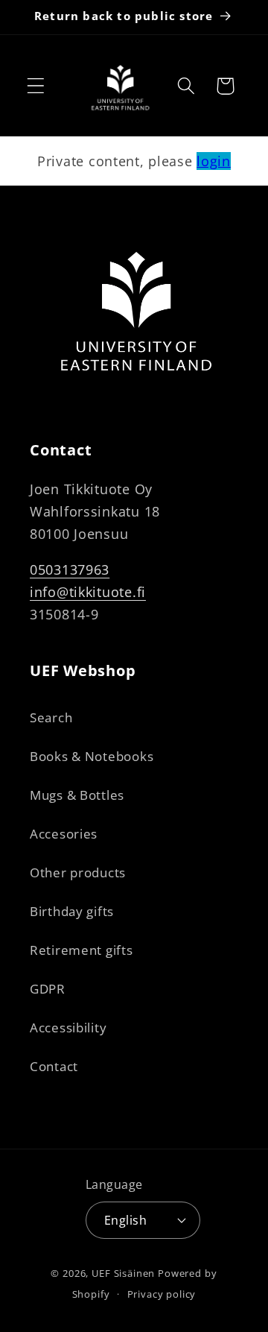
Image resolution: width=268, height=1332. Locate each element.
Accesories (64, 833)
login (214, 161)
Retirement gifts (81, 950)
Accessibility (68, 1027)
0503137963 (69, 569)
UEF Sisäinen (123, 1273)
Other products (78, 872)
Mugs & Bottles (77, 795)
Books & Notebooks (91, 756)
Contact (54, 1066)
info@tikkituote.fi (88, 592)
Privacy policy (162, 1294)
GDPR (48, 988)
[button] (36, 86)
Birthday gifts (72, 911)
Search (51, 717)
